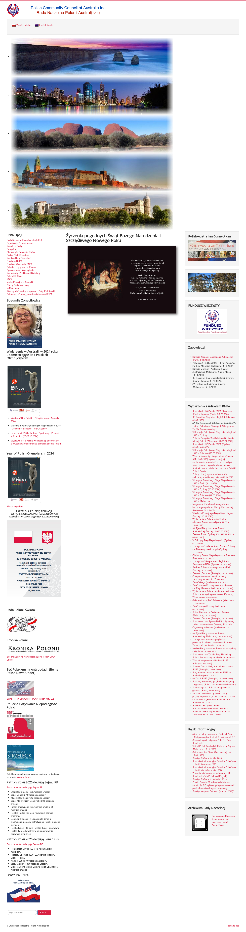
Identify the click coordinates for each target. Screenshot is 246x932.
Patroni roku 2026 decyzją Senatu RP (25, 844)
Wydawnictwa (23, 777)
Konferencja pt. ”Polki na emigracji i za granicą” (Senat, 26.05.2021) (211, 689)
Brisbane (27, 428)
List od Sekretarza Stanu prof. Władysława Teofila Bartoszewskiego (213, 427)
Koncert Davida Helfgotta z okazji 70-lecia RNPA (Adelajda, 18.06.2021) (212, 668)
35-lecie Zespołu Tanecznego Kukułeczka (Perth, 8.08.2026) (212, 358)
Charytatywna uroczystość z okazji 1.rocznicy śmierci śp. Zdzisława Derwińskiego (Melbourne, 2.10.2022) (210, 579)
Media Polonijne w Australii (20, 282)
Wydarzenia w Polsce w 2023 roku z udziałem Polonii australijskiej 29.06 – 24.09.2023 (210, 522)
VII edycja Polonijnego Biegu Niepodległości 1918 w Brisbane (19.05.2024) (213, 494)
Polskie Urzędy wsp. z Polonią (21, 267)
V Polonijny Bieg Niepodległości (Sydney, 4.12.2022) (212, 542)
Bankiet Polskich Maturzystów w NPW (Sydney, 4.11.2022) (211, 569)
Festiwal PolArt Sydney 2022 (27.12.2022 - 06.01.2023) (213, 536)
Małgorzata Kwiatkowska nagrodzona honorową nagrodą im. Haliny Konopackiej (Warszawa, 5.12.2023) (212, 507)
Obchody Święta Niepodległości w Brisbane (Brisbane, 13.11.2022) (213, 557)
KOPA (10, 279)
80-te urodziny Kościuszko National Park (212, 734)
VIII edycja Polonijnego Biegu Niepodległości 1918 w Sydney (214, 433)
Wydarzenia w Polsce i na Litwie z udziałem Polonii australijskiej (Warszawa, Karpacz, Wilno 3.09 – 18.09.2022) (213, 594)
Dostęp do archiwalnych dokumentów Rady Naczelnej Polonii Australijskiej (223, 820)
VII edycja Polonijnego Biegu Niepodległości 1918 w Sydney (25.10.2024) (213, 488)
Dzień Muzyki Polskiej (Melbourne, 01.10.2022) (209, 608)
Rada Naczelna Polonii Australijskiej (24, 240)
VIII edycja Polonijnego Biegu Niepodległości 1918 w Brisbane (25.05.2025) (214, 451)
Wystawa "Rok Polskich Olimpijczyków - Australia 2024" (35, 419)
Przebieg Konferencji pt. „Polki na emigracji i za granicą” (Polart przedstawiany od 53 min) (214, 683)
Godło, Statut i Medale (18, 255)
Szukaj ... (44, 912)
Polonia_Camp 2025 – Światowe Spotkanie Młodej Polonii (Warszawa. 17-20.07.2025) (213, 439)
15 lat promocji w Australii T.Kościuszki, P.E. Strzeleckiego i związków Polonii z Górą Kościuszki (214, 740)
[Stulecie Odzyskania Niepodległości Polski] (20, 724)
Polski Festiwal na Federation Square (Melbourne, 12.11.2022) (210, 614)
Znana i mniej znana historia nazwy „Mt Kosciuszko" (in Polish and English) (211, 774)
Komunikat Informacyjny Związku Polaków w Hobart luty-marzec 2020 (214, 762)
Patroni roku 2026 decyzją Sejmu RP (25, 787)
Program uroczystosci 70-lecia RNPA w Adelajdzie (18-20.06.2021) (211, 674)
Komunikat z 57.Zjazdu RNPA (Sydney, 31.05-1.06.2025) (211, 445)
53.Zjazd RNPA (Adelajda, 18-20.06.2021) (212, 678)
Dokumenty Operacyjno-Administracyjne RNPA (29, 294)
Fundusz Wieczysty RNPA (19, 264)
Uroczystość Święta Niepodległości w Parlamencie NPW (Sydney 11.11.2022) (211, 563)
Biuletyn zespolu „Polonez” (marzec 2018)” (213, 791)
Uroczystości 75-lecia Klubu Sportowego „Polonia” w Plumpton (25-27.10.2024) (35, 434)
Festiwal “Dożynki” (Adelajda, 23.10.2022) (212, 618)
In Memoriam (13, 288)
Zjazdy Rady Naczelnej (18, 285)
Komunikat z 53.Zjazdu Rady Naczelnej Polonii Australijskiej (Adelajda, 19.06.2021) (213, 656)
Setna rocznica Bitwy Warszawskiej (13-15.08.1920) (211, 753)
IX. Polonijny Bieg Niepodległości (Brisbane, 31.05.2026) (213, 418)
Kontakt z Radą (14, 246)
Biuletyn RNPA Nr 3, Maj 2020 (207, 758)
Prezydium (12, 249)
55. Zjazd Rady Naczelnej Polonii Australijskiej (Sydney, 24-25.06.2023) (210, 530)
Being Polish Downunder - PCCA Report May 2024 (31, 698)
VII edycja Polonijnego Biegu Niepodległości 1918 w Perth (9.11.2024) (213, 482)
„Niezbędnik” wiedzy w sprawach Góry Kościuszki (31, 291)
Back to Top (233, 925)
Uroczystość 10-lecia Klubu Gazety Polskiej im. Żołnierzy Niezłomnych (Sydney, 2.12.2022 (213, 549)
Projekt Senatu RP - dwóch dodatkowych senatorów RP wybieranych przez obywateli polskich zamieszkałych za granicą (213, 785)
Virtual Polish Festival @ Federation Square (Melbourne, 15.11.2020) (213, 747)
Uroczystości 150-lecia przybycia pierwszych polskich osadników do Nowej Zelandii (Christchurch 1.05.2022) (212, 642)
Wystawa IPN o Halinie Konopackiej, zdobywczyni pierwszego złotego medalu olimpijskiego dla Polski (36, 442)
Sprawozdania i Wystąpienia (20, 270)
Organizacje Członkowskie (19, 243)
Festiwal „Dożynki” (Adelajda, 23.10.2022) (212, 573)
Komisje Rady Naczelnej (18, 258)
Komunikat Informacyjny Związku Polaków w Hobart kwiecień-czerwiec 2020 (214, 768)
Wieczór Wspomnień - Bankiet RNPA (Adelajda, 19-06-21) (210, 662)
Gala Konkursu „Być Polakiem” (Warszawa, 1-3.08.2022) (213, 602)
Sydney (43, 428)
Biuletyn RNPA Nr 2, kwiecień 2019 (209, 779)
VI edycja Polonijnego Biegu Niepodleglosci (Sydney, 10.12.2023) (213, 515)
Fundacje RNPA (14, 261)
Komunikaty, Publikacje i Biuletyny (23, 273)
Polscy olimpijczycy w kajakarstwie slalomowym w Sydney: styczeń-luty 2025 (212, 476)
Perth (35, 428)
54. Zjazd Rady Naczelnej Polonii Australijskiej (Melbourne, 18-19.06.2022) (212, 635)
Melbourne (17, 428)
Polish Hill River (14, 276)
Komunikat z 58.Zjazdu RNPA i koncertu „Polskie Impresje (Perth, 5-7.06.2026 (212, 412)
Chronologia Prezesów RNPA (21, 252)
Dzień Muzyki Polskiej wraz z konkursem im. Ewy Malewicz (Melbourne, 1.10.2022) (212, 587)
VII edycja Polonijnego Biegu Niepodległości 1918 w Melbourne (213, 500)
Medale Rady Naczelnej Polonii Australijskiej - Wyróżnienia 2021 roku (214, 650)
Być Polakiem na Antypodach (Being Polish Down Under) (31, 658)
